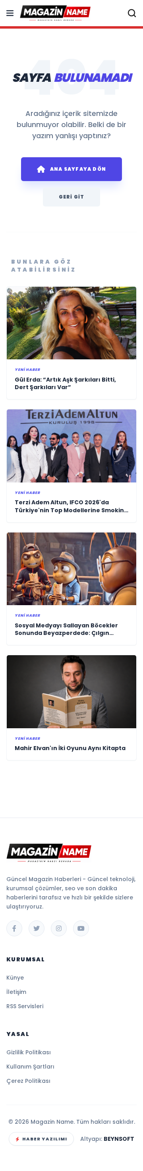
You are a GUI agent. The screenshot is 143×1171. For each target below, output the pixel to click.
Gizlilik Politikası (28, 1052)
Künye (15, 978)
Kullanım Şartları (30, 1067)
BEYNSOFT (119, 1139)
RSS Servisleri (24, 1006)
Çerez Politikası (28, 1081)
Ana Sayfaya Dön (78, 169)
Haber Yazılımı (44, 1139)
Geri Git (72, 196)
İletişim (16, 992)
